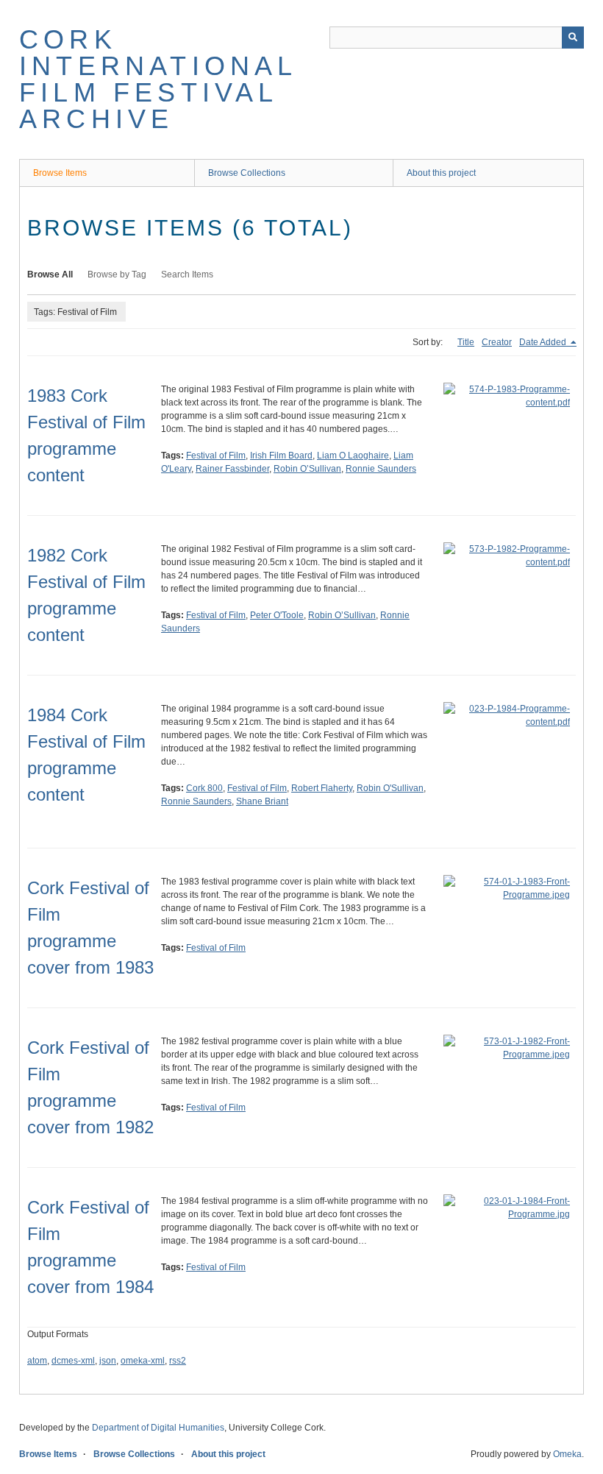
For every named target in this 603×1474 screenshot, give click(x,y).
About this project (441, 173)
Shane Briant (262, 801)
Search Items (187, 274)
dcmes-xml (73, 1361)
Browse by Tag (117, 274)
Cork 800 (204, 788)
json (107, 1361)
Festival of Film (216, 455)
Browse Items (60, 173)
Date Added (543, 342)
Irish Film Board (281, 455)
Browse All (50, 274)
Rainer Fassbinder (232, 469)
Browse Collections (246, 173)
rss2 (177, 1361)
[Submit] (573, 37)
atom (37, 1361)
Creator (497, 342)
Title (465, 342)
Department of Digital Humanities (158, 1427)
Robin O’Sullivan (307, 469)
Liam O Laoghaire (353, 455)
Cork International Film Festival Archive (158, 79)
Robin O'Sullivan (390, 788)
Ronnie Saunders (381, 469)
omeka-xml (143, 1361)
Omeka (567, 1454)
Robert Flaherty (321, 788)
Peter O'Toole (277, 615)
